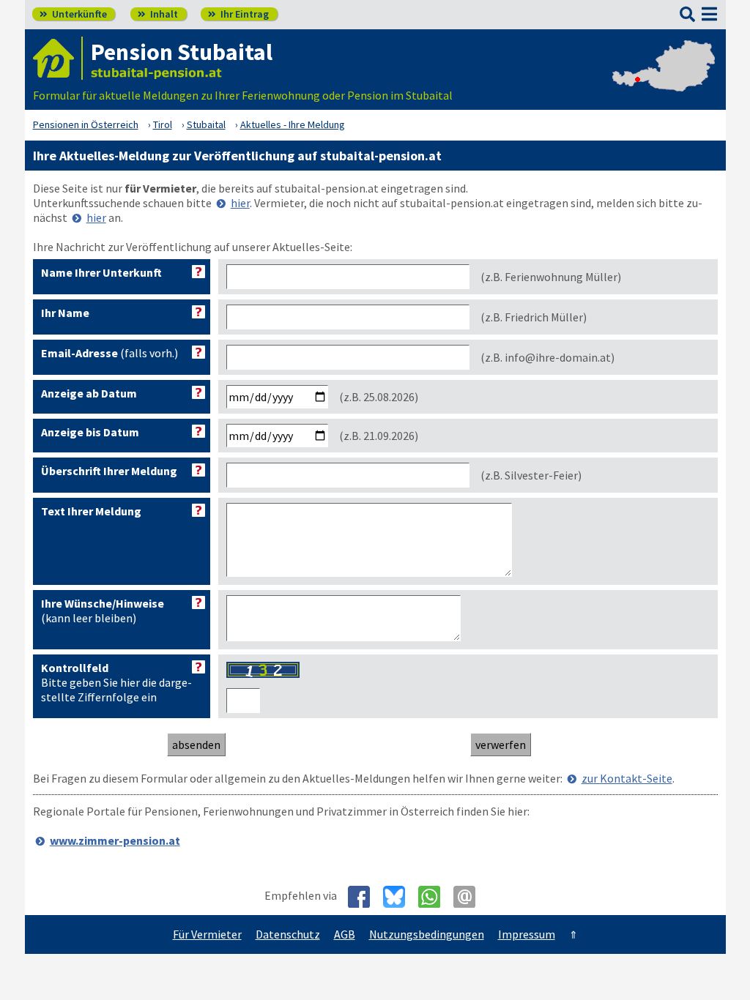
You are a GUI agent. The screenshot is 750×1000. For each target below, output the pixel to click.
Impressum (526, 934)
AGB (344, 934)
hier (240, 202)
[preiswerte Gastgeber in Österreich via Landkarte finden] (663, 80)
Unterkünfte (73, 13)
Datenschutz (288, 934)
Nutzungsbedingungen (426, 934)
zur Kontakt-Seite (627, 778)
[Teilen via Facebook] (364, 897)
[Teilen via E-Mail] (469, 897)
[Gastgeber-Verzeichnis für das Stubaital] (58, 58)
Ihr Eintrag (238, 13)
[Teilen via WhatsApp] (434, 897)
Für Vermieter (207, 934)
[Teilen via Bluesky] (399, 897)
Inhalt (158, 13)
